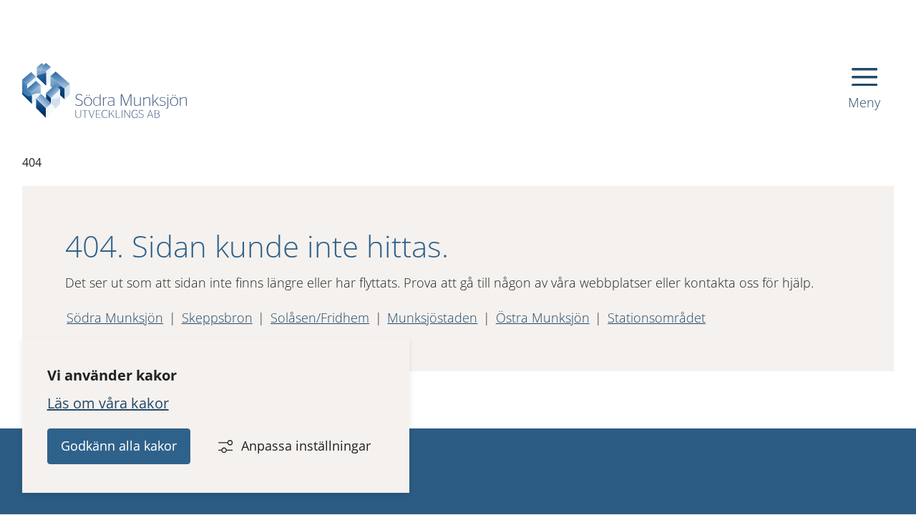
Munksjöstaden (432, 317)
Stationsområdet (657, 317)
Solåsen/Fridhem (320, 317)
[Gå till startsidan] (104, 90)
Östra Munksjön (543, 317)
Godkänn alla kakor (119, 445)
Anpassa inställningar (306, 445)
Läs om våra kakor (108, 403)
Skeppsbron (217, 317)
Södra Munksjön (115, 317)
